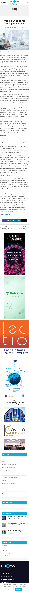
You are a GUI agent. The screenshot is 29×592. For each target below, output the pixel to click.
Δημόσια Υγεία (5, 480)
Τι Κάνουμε (4, 545)
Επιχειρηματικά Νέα (6, 461)
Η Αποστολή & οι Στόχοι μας (8, 548)
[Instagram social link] (4, 573)
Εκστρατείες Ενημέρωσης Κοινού (9, 477)
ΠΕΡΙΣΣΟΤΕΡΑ (10, 589)
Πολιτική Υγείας (19, 28)
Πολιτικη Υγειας (13, 11)
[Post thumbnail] (4, 518)
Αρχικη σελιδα (4, 11)
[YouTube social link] (6, 573)
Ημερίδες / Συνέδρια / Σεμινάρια (9, 483)
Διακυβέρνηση (5, 550)
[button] (7, 220)
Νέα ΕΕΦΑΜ (4, 493)
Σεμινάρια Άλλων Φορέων (7, 486)
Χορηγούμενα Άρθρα (6, 490)
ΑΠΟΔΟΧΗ (18, 589)
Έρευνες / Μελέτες (6, 470)
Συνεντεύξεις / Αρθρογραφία (8, 467)
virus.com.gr (6, 214)
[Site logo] (14, 2)
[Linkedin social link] (8, 573)
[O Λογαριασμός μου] (27, 2)
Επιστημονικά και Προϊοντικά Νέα (9, 464)
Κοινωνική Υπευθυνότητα (7, 474)
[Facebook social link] (2, 573)
